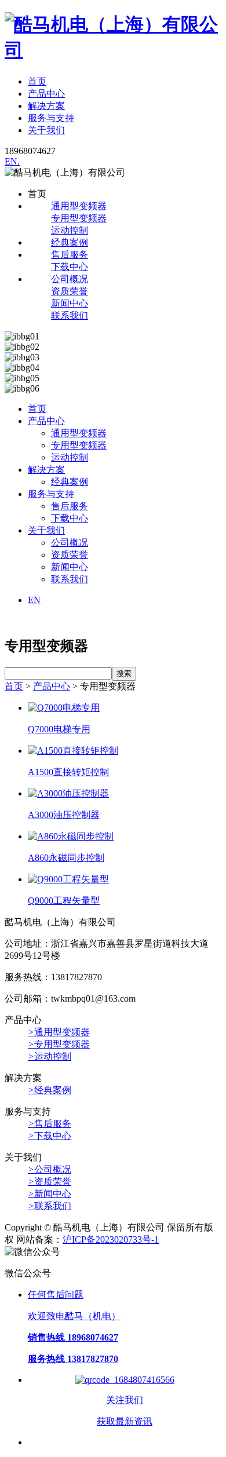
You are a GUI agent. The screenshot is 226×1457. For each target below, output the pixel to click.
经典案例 (69, 242)
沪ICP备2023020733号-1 (111, 1239)
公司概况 (69, 279)
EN (34, 600)
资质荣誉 (69, 291)
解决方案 (46, 106)
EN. (12, 161)
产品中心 (46, 93)
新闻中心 (69, 303)
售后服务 (69, 255)
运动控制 (69, 230)
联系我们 (69, 315)
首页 (37, 81)
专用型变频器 (79, 218)
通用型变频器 (79, 206)
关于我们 (46, 130)
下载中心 (69, 267)
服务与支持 (51, 118)
